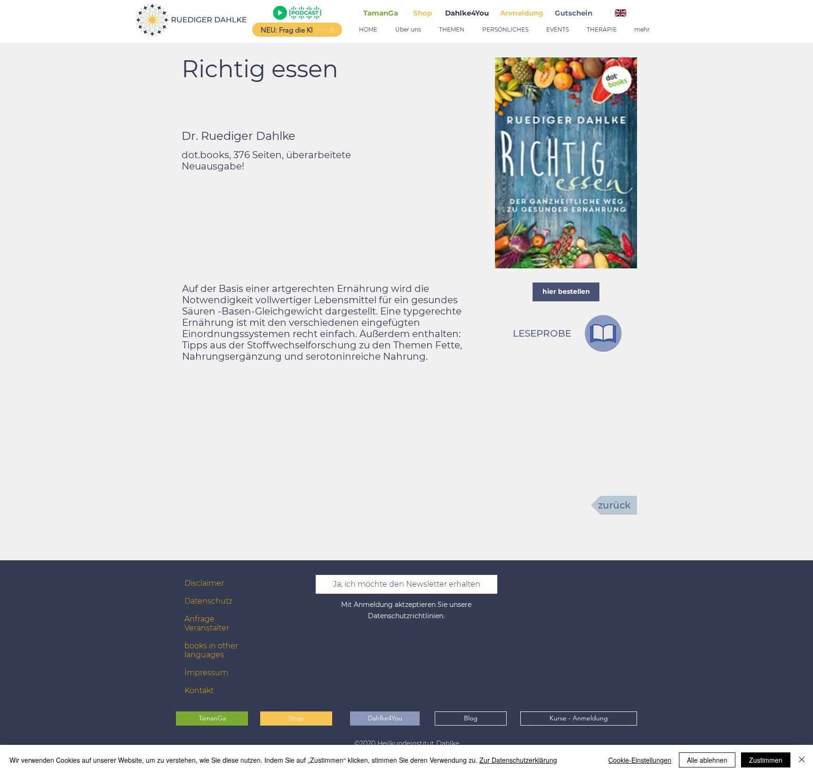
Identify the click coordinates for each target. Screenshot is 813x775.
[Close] (801, 759)
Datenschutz (208, 601)
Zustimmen (765, 760)
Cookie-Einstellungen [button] (639, 760)
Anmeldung (521, 12)
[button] (575, 12)
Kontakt (199, 690)
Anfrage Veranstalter (206, 623)
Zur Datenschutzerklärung (518, 760)
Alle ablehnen (707, 760)
